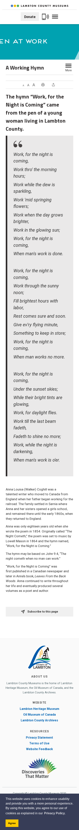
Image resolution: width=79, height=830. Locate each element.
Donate (29, 16)
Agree (12, 823)
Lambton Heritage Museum (39, 709)
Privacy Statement (39, 737)
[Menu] (68, 65)
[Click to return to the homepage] (39, 6)
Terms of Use (39, 743)
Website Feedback (39, 749)
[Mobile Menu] (55, 17)
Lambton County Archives (39, 720)
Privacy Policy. (54, 813)
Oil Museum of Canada (39, 714)
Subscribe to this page (42, 611)
